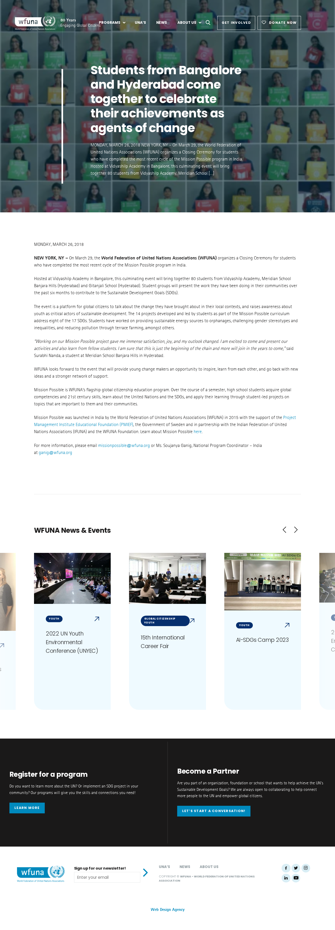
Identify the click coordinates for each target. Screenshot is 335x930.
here (198, 432)
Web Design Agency (168, 910)
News (185, 866)
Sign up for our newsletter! (100, 868)
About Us (209, 866)
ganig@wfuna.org (55, 453)
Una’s (164, 866)
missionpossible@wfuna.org (124, 446)
